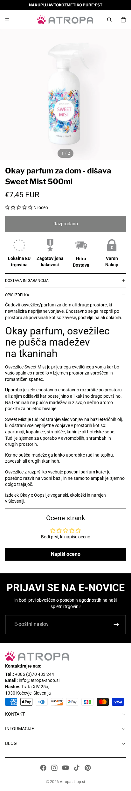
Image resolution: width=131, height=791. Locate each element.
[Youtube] (65, 768)
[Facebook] (43, 768)
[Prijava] (116, 624)
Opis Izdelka (17, 295)
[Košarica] (123, 20)
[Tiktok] (76, 768)
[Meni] (7, 19)
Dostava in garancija (27, 280)
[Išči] (109, 20)
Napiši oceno (65, 554)
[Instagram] (54, 768)
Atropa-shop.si (72, 782)
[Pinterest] (88, 768)
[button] (18, 207)
